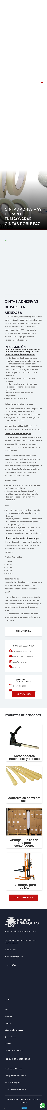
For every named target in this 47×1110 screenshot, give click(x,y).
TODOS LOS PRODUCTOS (23, 898)
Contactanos (23, 694)
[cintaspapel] (23, 294)
